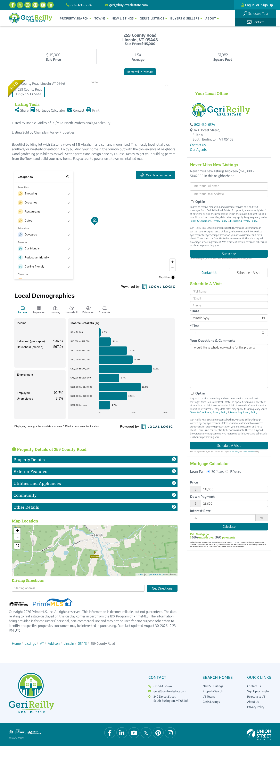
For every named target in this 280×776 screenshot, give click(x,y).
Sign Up (267, 5)
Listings (30, 643)
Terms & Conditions (200, 220)
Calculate (229, 527)
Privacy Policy (220, 220)
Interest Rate (200, 511)
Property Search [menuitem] (74, 18)
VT (42, 643)
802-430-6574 (81, 5)
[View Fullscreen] (17, 546)
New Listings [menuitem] (123, 18)
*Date (194, 311)
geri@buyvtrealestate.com (128, 5)
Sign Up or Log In (258, 691)
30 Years (217, 471)
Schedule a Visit (248, 273)
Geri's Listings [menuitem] (152, 18)
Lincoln (69, 643)
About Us (253, 701)
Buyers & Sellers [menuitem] (184, 18)
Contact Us (198, 145)
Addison (54, 643)
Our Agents (198, 149)
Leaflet (140, 574)
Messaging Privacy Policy (243, 220)
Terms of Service (249, 452)
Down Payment (202, 497)
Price (194, 482)
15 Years (235, 471)
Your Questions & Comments (212, 340)
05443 (82, 643)
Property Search (213, 691)
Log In (249, 5)
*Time (194, 326)
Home (16, 643)
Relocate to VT (256, 696)
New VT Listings (213, 686)
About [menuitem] (210, 18)
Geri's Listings (211, 701)
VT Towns (209, 696)
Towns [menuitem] (100, 18)
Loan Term (198, 471)
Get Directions (162, 588)
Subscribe (229, 254)
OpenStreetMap (156, 574)
